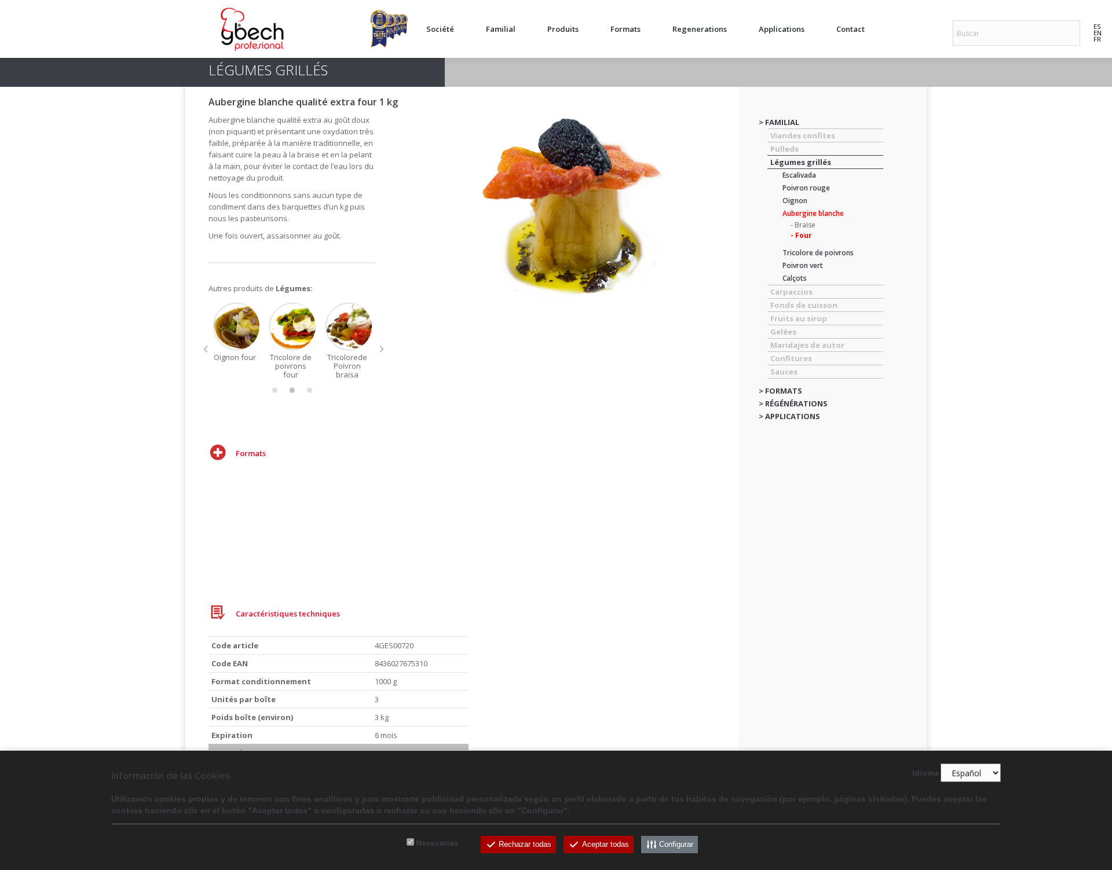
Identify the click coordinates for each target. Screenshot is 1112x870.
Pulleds (784, 149)
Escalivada (799, 175)
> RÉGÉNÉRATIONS (793, 403)
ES (1096, 26)
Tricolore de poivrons (818, 253)
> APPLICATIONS (789, 416)
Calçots (794, 278)
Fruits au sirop (798, 318)
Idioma (925, 773)
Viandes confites (802, 135)
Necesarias (437, 843)
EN (1097, 32)
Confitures (791, 358)
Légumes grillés (800, 162)
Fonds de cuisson (803, 305)
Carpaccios (791, 292)
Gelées (783, 331)
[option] (236, 332)
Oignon (794, 200)
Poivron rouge (806, 188)
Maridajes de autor (807, 345)
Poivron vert (802, 265)
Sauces (784, 371)
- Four (801, 235)
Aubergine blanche (813, 213)
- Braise (803, 225)
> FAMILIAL (779, 122)
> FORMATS (780, 391)
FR (1097, 39)
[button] (205, 349)
